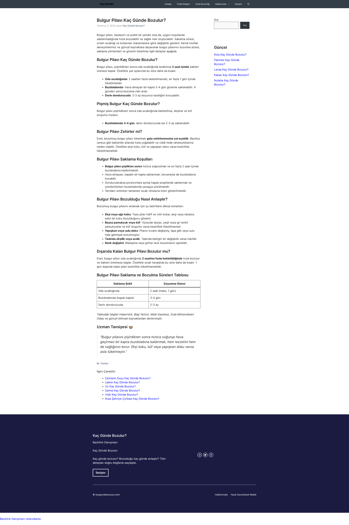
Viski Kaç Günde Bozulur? (121, 394)
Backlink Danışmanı (105, 442)
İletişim (238, 4)
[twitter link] (205, 455)
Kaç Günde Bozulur (105, 450)
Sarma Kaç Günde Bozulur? (122, 390)
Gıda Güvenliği (202, 4)
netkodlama (33, 519)
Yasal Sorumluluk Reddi (243, 494)
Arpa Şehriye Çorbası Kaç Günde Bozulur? (132, 398)
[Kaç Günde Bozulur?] (107, 4)
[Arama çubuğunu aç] (248, 4)
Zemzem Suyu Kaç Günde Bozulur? (128, 378)
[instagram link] (199, 455)
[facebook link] (211, 455)
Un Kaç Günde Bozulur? (120, 386)
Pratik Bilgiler (183, 4)
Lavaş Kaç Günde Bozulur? (231, 69)
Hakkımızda (220, 4)
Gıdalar (168, 4)
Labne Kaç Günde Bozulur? (122, 382)
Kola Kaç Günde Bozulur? (230, 54)
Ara (216, 19)
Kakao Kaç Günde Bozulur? (231, 75)
